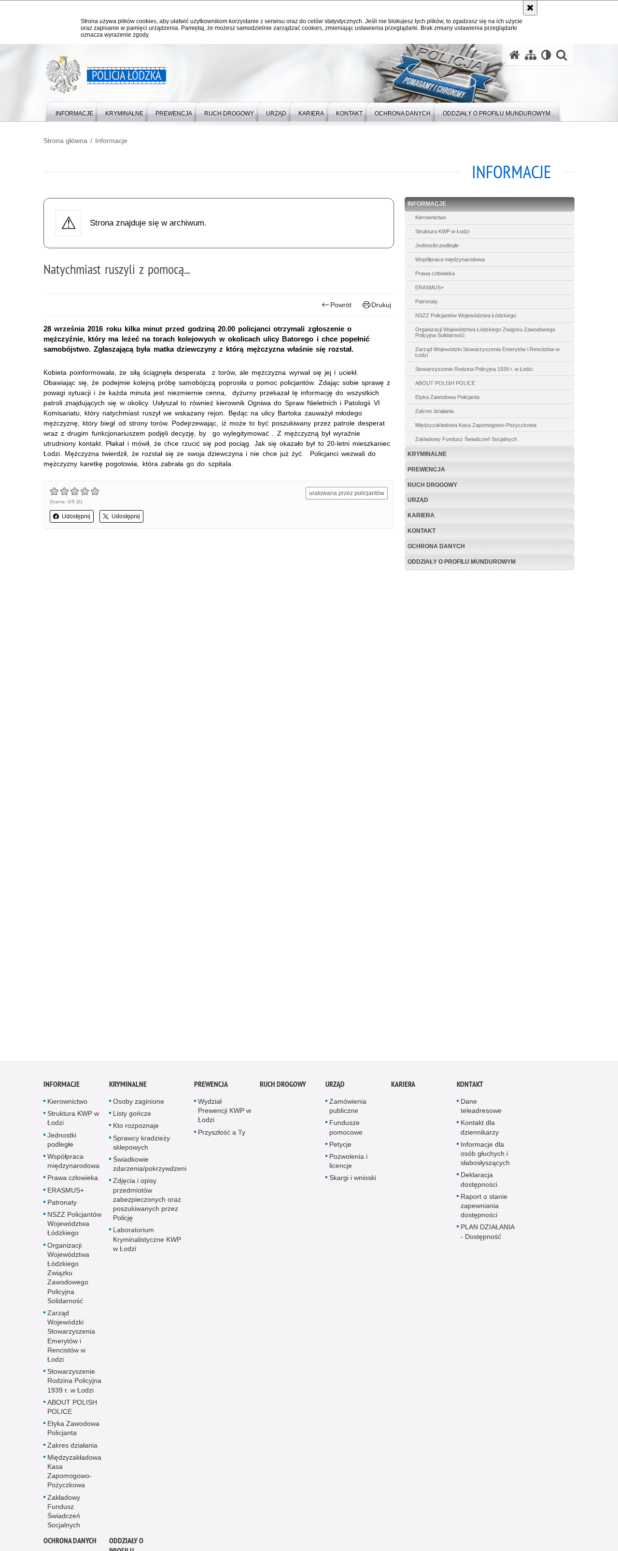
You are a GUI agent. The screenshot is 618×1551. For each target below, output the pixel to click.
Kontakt (421, 530)
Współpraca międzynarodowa (450, 259)
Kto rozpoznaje (136, 1132)
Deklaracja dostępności (479, 1185)
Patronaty (426, 301)
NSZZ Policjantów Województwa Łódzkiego (465, 315)
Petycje (340, 1150)
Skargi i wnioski (352, 1184)
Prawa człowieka (435, 273)
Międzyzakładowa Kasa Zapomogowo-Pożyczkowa (475, 425)
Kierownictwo (430, 217)
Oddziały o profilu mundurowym (461, 561)
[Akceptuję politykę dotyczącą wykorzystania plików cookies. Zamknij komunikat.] (530, 7)
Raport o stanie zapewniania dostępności (484, 1211)
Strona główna (65, 140)
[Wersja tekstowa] (546, 55)
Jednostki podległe (437, 245)
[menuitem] (74, 111)
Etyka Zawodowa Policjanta (447, 397)
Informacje (111, 140)
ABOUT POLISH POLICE (445, 383)
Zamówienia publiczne (347, 1112)
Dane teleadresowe (481, 1112)
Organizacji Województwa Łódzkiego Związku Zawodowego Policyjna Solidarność (485, 332)
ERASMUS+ (429, 287)
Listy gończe (132, 1120)
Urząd (417, 500)
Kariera (421, 515)
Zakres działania (434, 411)
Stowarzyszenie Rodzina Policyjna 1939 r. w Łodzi (474, 369)
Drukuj (381, 305)
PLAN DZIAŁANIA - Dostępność (487, 1237)
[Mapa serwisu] (530, 55)
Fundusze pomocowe (346, 1133)
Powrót (340, 305)
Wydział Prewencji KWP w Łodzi (224, 1117)
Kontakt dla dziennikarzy (480, 1133)
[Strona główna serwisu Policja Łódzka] (514, 55)
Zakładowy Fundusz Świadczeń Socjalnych (466, 439)
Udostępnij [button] (76, 516)
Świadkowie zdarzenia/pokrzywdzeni (149, 1170)
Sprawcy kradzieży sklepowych (141, 1148)
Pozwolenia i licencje (348, 1167)
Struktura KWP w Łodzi (442, 231)
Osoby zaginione (138, 1107)
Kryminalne (427, 454)
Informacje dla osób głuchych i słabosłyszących (485, 1159)
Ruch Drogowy (432, 485)
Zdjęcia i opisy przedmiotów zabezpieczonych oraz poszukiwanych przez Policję (147, 1205)
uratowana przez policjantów (346, 493)
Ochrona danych (436, 546)
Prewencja (426, 469)
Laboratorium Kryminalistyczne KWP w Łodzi (147, 1245)
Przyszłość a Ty (221, 1138)
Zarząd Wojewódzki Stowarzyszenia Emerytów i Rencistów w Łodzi (487, 352)
